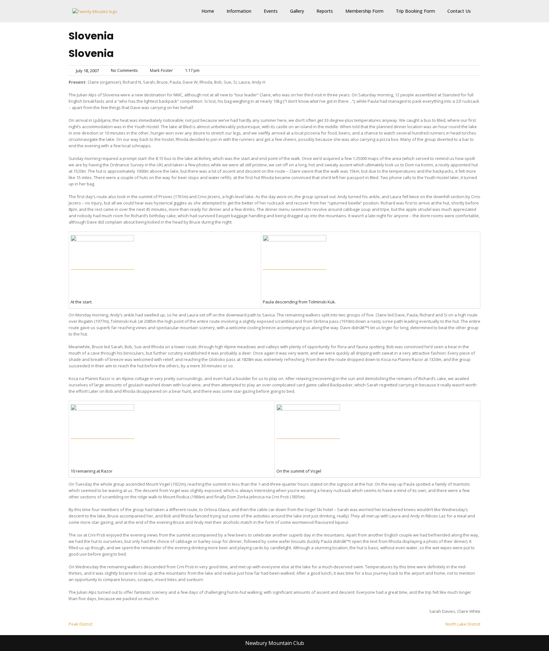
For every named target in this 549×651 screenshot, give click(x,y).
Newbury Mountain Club (274, 643)
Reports (324, 11)
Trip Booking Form (415, 11)
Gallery (297, 11)
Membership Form (364, 11)
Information (239, 11)
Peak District (80, 624)
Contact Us (459, 11)
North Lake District (462, 624)
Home (207, 11)
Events (271, 11)
